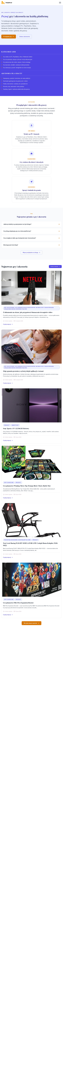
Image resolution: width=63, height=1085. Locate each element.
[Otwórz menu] (60, 2)
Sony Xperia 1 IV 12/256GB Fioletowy (16, 428)
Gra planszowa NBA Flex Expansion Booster (18, 603)
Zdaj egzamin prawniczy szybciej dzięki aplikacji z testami (23, 371)
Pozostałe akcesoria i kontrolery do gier (17, 539)
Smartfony (15, 425)
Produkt (7, 425)
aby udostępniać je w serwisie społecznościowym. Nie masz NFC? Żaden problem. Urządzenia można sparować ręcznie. (29, 308)
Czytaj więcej (7, 324)
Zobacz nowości (54, 266)
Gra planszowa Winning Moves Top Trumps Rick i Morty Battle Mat (27, 486)
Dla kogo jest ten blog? (10, 245)
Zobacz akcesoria (24, 36)
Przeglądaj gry (7, 36)
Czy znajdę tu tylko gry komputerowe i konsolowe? (19, 238)
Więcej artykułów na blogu (30, 252)
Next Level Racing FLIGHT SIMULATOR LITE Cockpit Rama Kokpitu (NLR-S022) (30, 544)
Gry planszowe (9, 482)
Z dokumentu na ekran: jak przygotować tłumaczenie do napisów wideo (27, 312)
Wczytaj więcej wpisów (30, 623)
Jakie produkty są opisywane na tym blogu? (17, 224)
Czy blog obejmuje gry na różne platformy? (17, 231)
